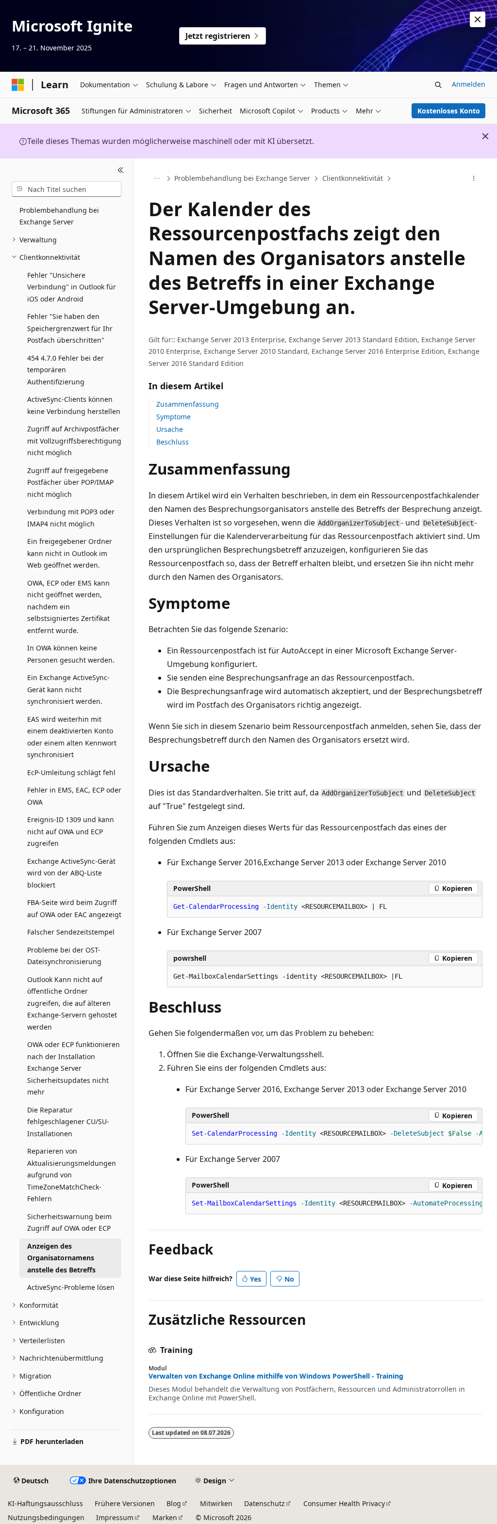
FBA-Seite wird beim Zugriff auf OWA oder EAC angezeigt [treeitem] (74, 908)
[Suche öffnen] (438, 85)
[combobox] (66, 189)
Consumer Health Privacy (344, 1503)
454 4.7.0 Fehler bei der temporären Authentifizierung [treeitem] (65, 369)
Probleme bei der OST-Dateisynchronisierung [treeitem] (64, 956)
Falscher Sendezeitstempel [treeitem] (71, 932)
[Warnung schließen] (477, 19)
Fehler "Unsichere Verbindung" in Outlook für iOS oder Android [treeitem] (71, 286)
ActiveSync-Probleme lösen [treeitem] (71, 1287)
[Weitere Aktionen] (473, 179)
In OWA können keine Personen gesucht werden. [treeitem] (71, 654)
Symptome (173, 416)
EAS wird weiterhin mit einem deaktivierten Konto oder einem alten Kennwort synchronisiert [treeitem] (71, 737)
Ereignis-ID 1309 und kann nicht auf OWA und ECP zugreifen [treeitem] (70, 831)
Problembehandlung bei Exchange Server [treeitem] (59, 216)
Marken (164, 1517)
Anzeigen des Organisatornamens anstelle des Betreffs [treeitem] (61, 1257)
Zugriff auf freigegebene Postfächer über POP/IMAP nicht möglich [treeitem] (70, 482)
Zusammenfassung (187, 404)
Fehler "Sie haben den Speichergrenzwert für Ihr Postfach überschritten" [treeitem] (70, 328)
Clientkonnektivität (352, 178)
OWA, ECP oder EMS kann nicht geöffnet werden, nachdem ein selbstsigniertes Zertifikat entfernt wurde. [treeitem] (68, 606)
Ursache (169, 429)
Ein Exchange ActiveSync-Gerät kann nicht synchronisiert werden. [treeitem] (68, 689)
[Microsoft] (18, 85)
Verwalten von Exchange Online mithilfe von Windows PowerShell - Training (276, 1376)
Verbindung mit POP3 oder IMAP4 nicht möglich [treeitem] (71, 517)
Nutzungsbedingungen (46, 1517)
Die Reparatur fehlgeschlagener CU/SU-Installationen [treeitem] (68, 1121)
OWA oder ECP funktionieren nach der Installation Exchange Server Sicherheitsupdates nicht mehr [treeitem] (73, 1068)
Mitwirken (216, 1503)
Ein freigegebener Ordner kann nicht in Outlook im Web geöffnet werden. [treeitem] (69, 553)
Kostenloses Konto (448, 110)
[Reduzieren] (120, 170)
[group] (333, 1133)
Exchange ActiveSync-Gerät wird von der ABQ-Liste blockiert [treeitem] (71, 873)
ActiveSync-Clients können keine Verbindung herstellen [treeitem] (73, 405)
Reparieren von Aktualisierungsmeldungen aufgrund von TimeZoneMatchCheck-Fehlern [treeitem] (71, 1174)
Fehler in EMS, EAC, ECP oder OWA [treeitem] (74, 796)
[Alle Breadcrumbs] (157, 179)
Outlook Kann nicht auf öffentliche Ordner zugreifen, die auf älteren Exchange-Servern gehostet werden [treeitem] (72, 1003)
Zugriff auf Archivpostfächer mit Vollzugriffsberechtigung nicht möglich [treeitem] (74, 440)
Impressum (114, 1517)
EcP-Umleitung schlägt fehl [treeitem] (71, 772)
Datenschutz (264, 1503)
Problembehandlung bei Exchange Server (242, 178)
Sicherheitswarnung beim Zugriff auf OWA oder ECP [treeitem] (69, 1222)
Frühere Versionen (125, 1503)
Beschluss (172, 441)
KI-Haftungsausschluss (45, 1503)
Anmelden (468, 84)
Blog (173, 1503)
